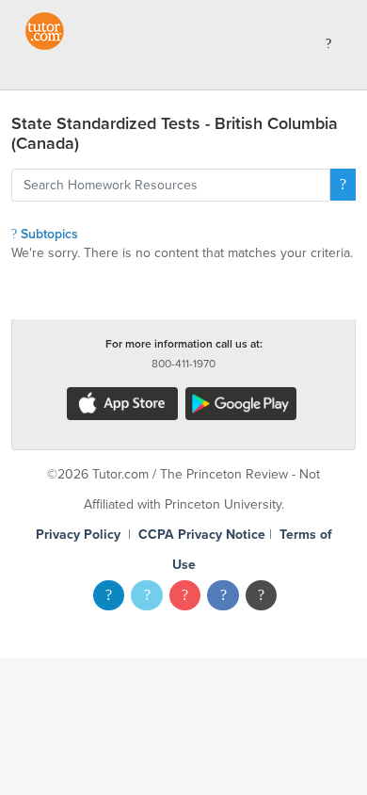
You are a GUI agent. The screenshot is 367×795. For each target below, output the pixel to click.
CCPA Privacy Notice (201, 535)
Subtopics (47, 234)
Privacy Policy (78, 535)
